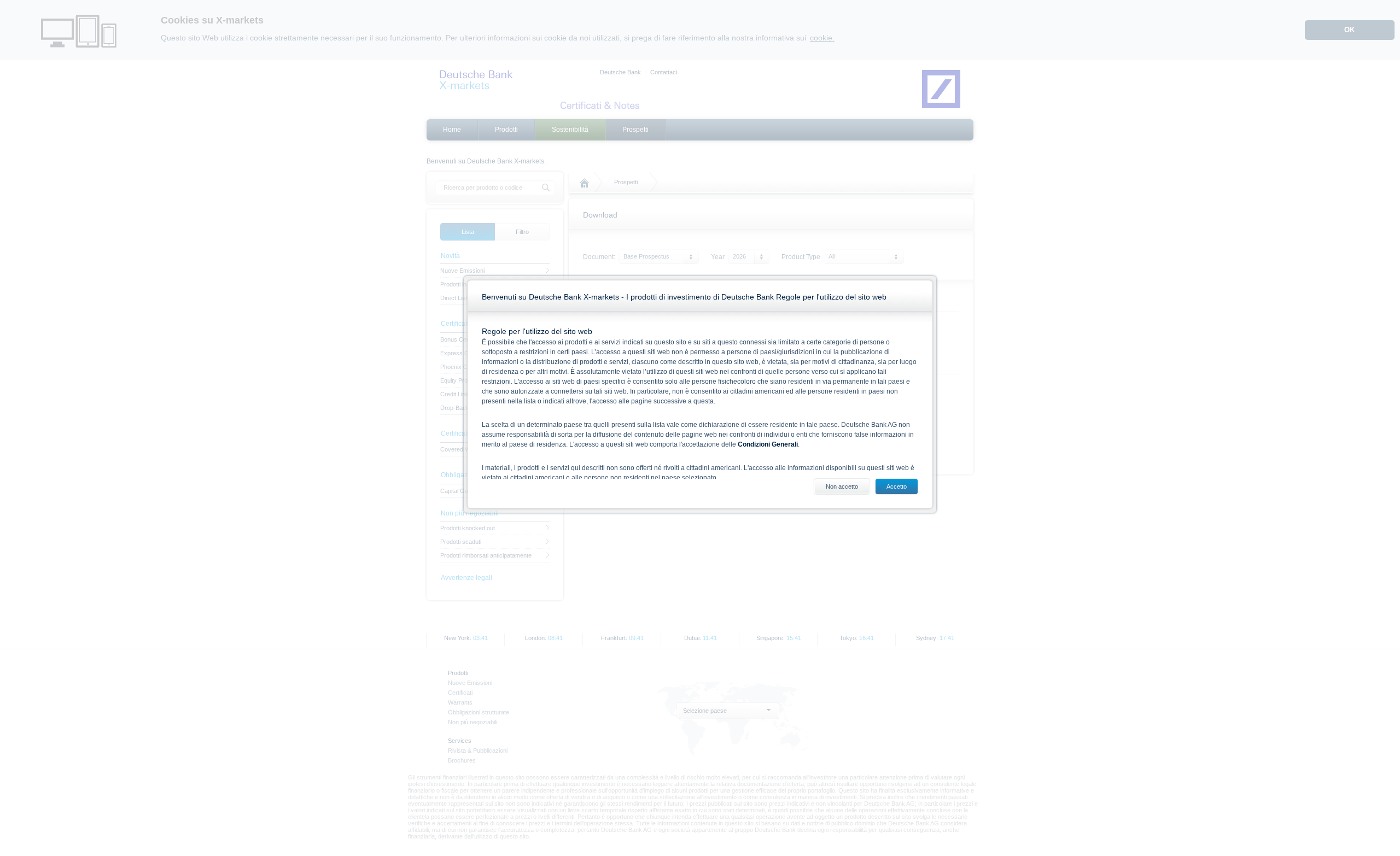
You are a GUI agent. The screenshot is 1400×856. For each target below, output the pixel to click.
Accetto (896, 486)
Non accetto (842, 486)
